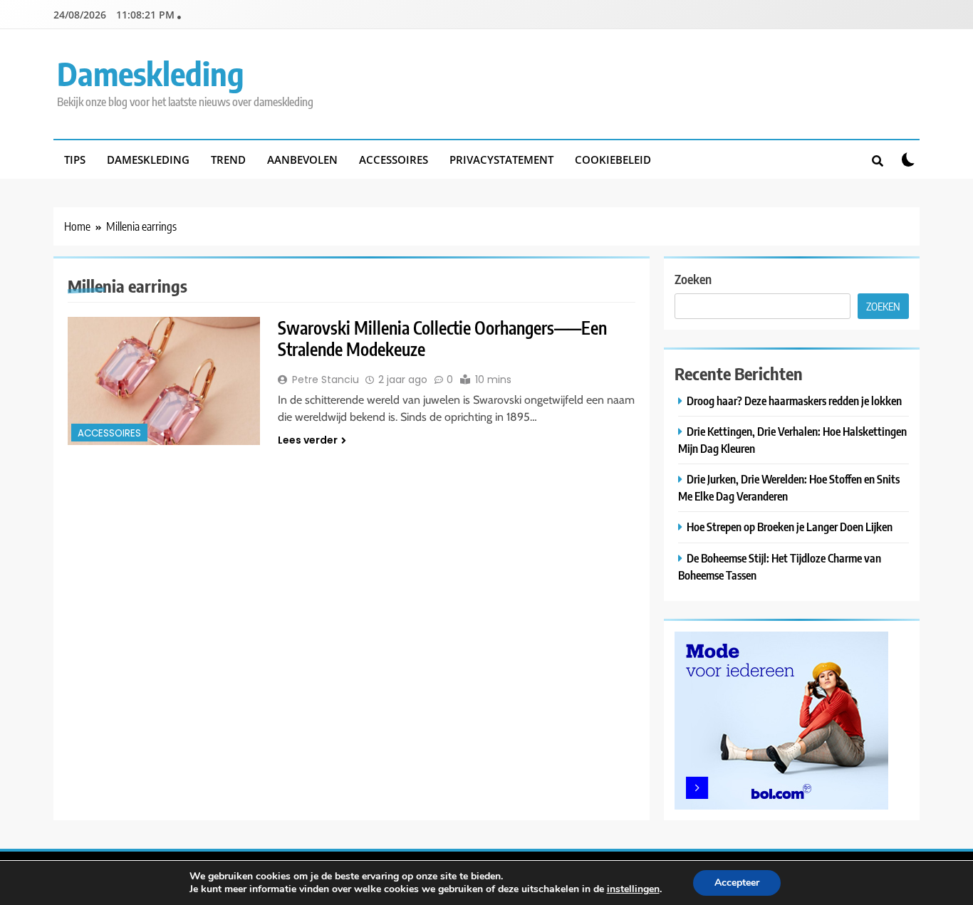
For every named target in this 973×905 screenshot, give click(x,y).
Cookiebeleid (613, 159)
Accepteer (736, 882)
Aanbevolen (302, 159)
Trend (228, 159)
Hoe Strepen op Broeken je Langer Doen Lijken (790, 526)
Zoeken (693, 279)
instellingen (633, 889)
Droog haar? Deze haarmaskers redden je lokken (794, 400)
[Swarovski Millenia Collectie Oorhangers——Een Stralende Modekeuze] (164, 381)
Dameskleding (150, 73)
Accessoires (393, 159)
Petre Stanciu (325, 379)
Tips (74, 159)
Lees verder (308, 440)
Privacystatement (501, 159)
